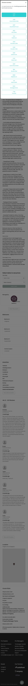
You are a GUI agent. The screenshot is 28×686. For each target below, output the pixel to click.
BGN (14, 75)
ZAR (14, 64)
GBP (14, 26)
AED (14, 31)
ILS (14, 81)
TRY (14, 37)
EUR (14, 14)
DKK (14, 53)
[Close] (26, 2)
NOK (14, 87)
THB (14, 92)
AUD (14, 42)
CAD (14, 48)
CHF (14, 59)
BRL (14, 70)
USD (14, 20)
